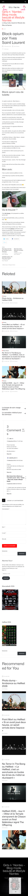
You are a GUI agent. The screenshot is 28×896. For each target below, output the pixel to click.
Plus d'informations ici (15, 889)
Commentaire (5, 509)
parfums (12, 228)
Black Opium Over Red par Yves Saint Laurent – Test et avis (7, 250)
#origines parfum (11, 264)
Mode (4, 350)
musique (4, 296)
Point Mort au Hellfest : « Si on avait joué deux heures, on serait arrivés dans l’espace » (13, 326)
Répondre (9, 454)
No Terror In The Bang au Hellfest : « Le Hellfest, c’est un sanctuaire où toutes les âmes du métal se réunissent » (13, 356)
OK (15, 891)
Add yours (23, 430)
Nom (3, 527)
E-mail (4, 533)
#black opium (5, 264)
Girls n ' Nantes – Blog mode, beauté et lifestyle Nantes (13, 16)
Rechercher (4, 551)
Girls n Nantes (16, 46)
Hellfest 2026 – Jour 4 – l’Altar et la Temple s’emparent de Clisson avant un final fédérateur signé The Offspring (13, 386)
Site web (4, 539)
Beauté (4, 28)
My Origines (7, 213)
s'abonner (6, 578)
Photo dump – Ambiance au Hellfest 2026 (12, 299)
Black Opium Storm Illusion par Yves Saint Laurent (18, 250)
